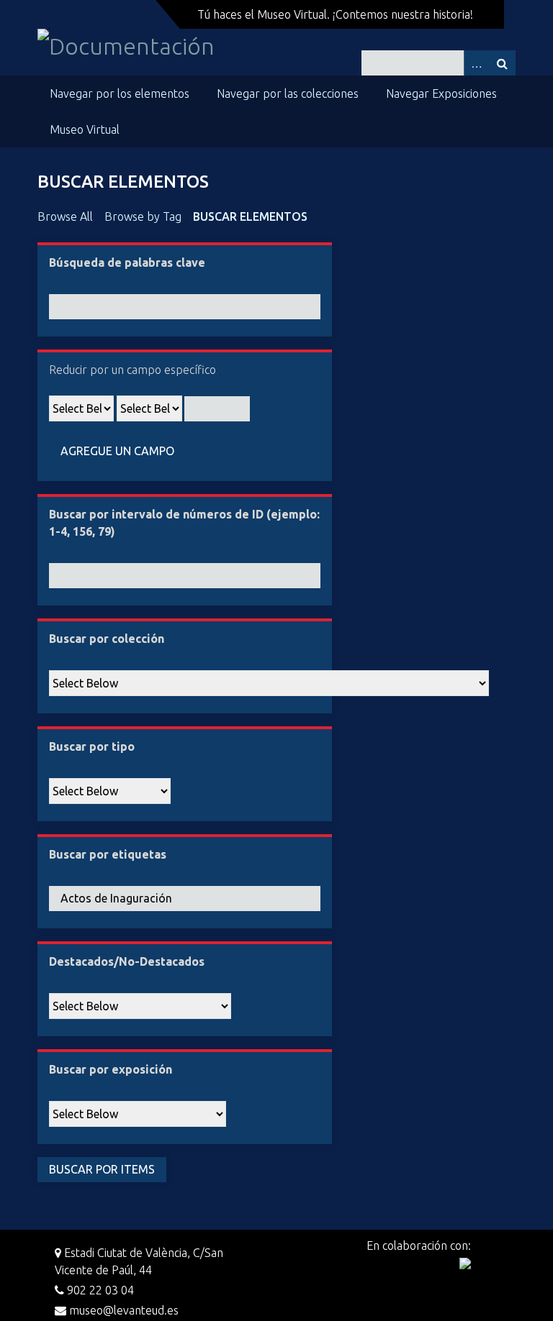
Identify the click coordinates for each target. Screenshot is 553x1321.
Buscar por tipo (92, 746)
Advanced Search (477, 63)
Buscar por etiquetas (107, 854)
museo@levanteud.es (122, 1310)
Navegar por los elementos (119, 93)
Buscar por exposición (110, 1069)
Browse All (65, 216)
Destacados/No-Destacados (126, 961)
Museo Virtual (85, 129)
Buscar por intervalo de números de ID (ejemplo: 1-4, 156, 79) (184, 523)
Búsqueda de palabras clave (127, 262)
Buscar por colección (106, 638)
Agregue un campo (117, 450)
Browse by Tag (142, 216)
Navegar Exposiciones (441, 93)
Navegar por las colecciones (288, 93)
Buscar (503, 63)
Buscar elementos (250, 216)
